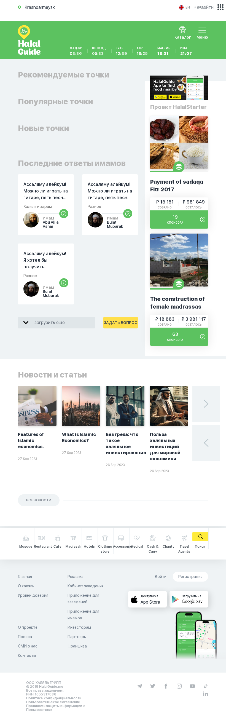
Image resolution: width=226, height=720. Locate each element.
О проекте (27, 627)
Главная (25, 576)
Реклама (76, 576)
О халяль (26, 586)
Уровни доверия (33, 595)
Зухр (121, 51)
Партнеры (77, 637)
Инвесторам (79, 627)
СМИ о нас (27, 646)
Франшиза (77, 646)
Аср (142, 51)
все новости (38, 500)
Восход (99, 51)
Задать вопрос (120, 322)
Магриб (164, 51)
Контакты (27, 655)
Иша (186, 51)
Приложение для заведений (83, 598)
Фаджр (76, 51)
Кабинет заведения (86, 586)
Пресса (25, 637)
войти (207, 7)
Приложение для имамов (83, 614)
